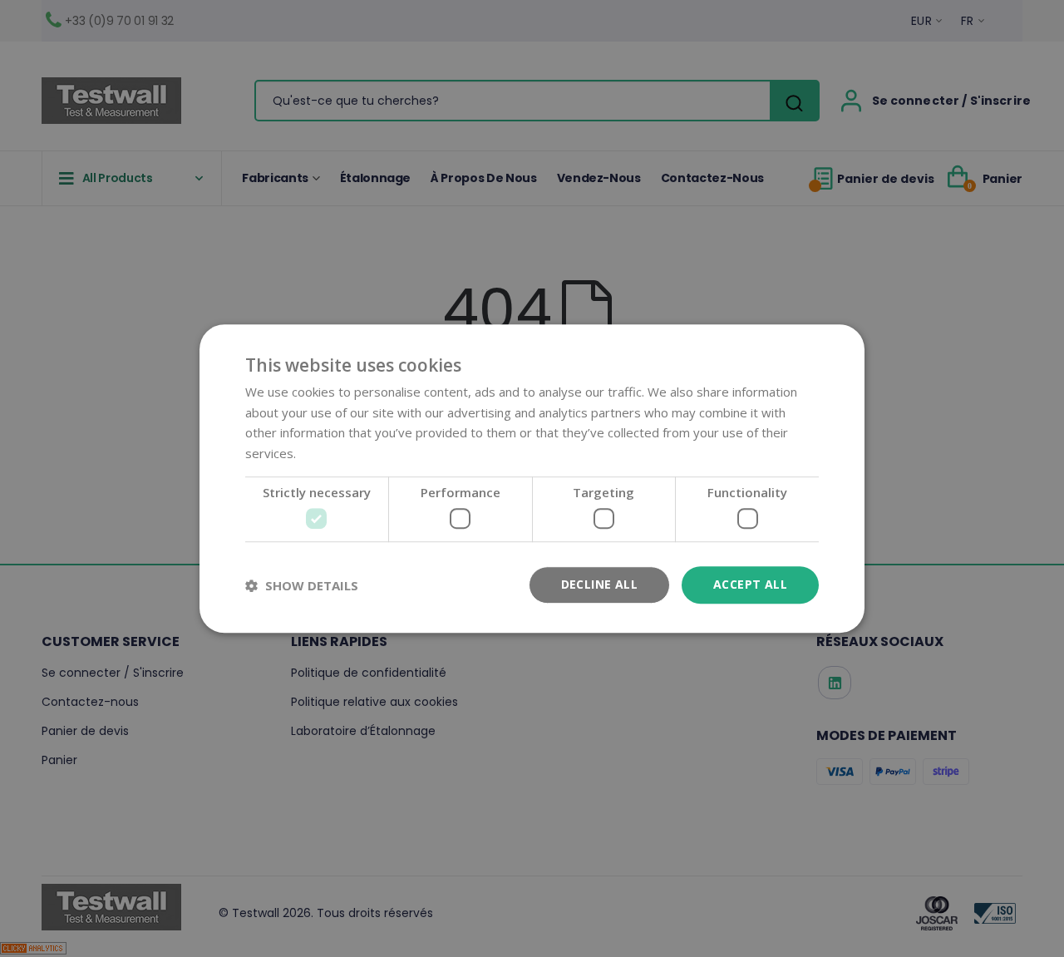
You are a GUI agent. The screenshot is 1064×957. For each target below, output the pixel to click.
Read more (331, 453)
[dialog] (532, 478)
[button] (301, 585)
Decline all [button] (599, 585)
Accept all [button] (750, 585)
